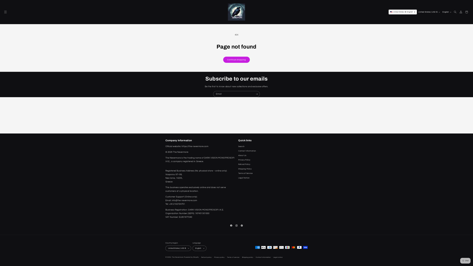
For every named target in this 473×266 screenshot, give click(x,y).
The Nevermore (177, 257)
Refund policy (206, 257)
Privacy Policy (244, 160)
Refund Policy (244, 164)
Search (241, 146)
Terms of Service (245, 173)
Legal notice (278, 257)
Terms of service (233, 257)
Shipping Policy (245, 169)
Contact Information (247, 151)
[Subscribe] (257, 94)
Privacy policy (219, 257)
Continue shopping (236, 60)
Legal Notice (243, 178)
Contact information (263, 257)
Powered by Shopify (191, 257)
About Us (242, 155)
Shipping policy (247, 257)
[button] (5, 12)
